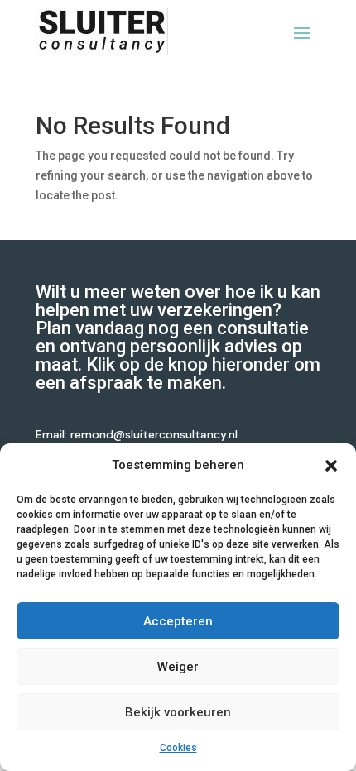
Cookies (178, 748)
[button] (331, 465)
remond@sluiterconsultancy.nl (154, 434)
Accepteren (178, 621)
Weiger (178, 666)
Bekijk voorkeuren (178, 712)
